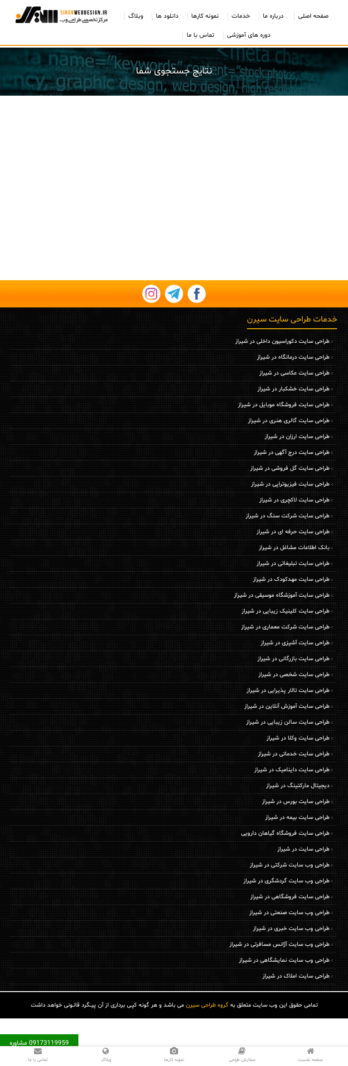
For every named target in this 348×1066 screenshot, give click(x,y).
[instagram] (151, 294)
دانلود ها (167, 16)
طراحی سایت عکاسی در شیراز (294, 373)
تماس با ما (200, 35)
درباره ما (273, 16)
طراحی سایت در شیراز (303, 849)
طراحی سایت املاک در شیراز (295, 976)
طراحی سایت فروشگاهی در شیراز (289, 897)
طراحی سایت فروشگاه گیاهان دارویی (285, 833)
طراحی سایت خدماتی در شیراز (293, 754)
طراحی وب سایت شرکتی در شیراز (289, 865)
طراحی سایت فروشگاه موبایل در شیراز (283, 405)
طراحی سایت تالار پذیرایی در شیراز (287, 690)
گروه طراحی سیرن (207, 1005)
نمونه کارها (205, 16)
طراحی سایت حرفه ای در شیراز (292, 532)
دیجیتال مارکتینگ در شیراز (297, 786)
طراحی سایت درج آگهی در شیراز (291, 452)
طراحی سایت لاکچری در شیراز (294, 500)
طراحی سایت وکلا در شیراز (297, 738)
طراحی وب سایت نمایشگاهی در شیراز (284, 960)
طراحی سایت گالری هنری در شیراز (288, 421)
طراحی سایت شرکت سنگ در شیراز (287, 516)
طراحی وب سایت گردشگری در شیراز (286, 881)
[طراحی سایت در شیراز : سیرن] (61, 14)
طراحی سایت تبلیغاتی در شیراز (292, 564)
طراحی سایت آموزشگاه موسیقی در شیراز (281, 595)
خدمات (241, 16)
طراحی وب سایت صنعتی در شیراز (289, 913)
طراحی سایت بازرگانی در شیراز (293, 659)
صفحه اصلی (313, 16)
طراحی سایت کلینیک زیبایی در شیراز (285, 611)
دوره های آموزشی (249, 35)
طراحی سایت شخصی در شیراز (293, 675)
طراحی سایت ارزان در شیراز (297, 437)
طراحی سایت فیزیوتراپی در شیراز (290, 484)
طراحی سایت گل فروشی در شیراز (289, 468)
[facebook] (197, 294)
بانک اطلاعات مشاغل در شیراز (294, 548)
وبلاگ (135, 16)
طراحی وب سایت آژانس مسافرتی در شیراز (279, 944)
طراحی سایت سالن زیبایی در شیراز (287, 722)
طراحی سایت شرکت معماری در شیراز (285, 627)
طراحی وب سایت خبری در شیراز (291, 929)
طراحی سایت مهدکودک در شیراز (291, 579)
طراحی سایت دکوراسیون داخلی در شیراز (282, 341)
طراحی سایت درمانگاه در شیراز (293, 357)
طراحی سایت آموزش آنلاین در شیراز (286, 706)
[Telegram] (174, 294)
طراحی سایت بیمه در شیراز (297, 817)
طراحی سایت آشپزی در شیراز (295, 643)
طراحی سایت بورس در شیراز (295, 802)
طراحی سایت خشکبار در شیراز (293, 389)
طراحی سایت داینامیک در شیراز (291, 770)
